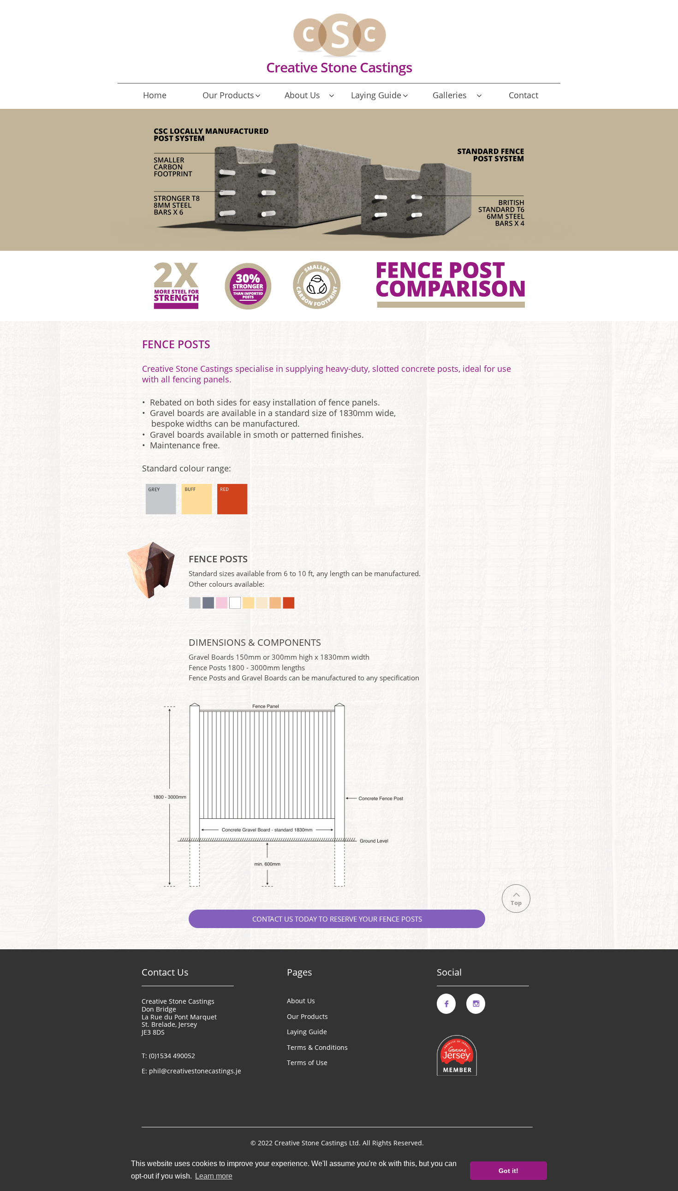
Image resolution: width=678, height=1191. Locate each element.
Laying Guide (307, 1031)
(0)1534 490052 (172, 1055)
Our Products (307, 1016)
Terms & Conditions (317, 1047)
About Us (301, 1000)
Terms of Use (307, 1062)
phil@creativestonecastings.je (195, 1070)
